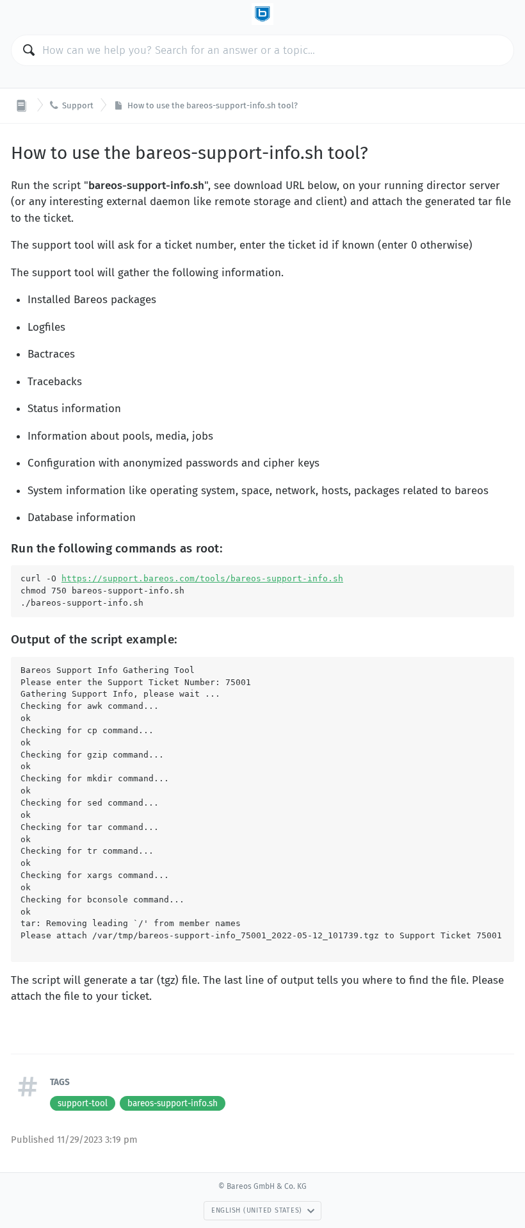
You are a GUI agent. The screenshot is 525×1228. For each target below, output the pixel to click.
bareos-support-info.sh (172, 1103)
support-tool (83, 1103)
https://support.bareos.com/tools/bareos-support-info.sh (202, 578)
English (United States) (256, 1210)
